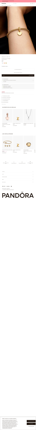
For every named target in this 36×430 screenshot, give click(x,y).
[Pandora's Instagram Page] (4, 186)
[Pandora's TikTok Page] (9, 186)
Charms (5, 5)
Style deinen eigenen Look (18, 69)
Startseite (3, 5)
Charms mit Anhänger (9, 5)
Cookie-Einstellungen (31, 426)
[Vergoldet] (6, 63)
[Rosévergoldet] (4, 63)
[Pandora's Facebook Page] (3, 186)
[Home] (4, 3)
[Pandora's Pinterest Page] (11, 186)
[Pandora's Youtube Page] (8, 186)
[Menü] (34, 3)
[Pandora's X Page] (6, 186)
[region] (18, 423)
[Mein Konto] (31, 3)
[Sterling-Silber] (2, 63)
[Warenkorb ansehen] (32, 3)
